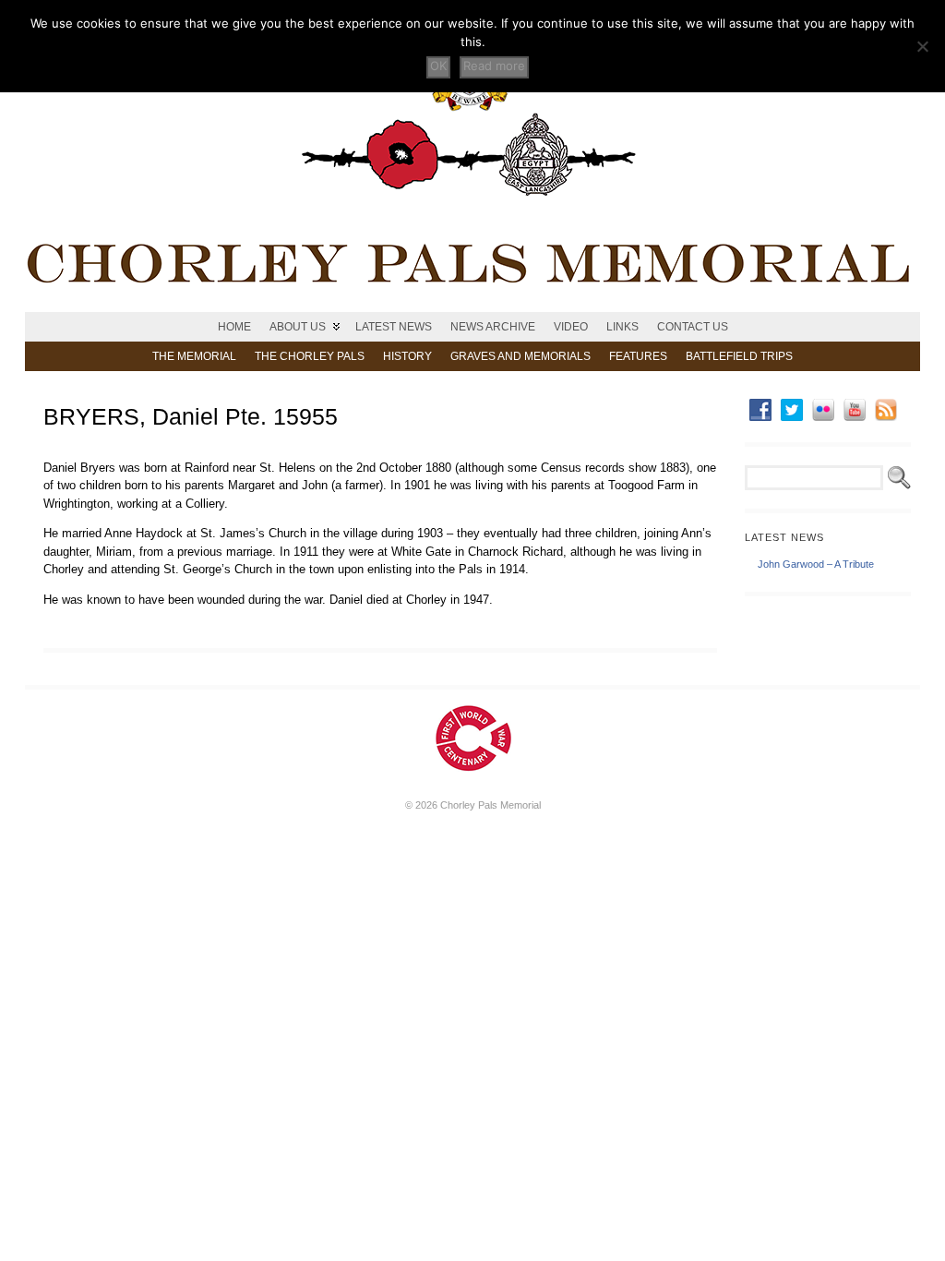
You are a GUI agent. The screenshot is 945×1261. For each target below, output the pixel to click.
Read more (494, 65)
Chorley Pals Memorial (490, 805)
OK (438, 65)
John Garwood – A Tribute (816, 564)
